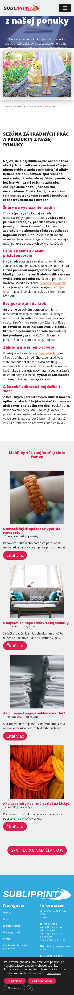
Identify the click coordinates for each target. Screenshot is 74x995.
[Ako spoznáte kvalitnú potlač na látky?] (37, 797)
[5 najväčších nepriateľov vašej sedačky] (37, 616)
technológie (31, 716)
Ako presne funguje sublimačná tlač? (34, 713)
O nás (6, 919)
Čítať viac (15, 555)
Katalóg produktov (12, 932)
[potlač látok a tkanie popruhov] (21, 8)
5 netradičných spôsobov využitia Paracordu (31, 530)
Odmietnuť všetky (42, 980)
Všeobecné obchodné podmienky (15, 947)
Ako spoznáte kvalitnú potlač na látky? (36, 803)
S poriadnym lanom (53, 283)
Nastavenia (14, 988)
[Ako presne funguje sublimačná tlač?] (37, 706)
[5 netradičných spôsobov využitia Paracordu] (37, 522)
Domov (7, 912)
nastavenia (54, 973)
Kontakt (7, 938)
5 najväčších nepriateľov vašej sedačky (36, 623)
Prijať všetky (15, 980)
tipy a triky (49, 106)
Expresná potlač (11, 925)
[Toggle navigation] (65, 8)
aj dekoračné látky (47, 353)
